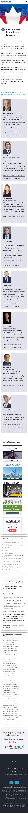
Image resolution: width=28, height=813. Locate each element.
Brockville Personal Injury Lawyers (12, 347)
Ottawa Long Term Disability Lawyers (13, 178)
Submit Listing (17, 768)
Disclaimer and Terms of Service (12, 774)
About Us (10, 768)
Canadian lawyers (19, 787)
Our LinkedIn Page (21, 774)
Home (5, 768)
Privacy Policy (4, 774)
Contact (14, 771)
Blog (23, 768)
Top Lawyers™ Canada (14, 805)
